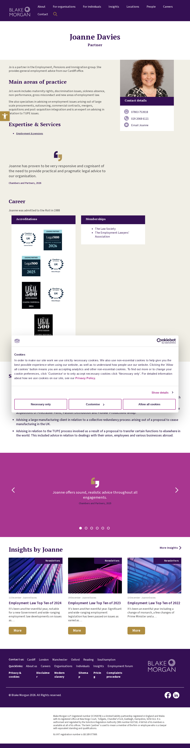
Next (175, 490)
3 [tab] (92, 529)
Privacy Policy (85, 378)
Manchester (59, 660)
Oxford (75, 660)
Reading (88, 660)
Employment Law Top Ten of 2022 (153, 603)
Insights (98, 666)
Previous (14, 490)
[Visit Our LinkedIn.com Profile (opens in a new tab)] (177, 695)
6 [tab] (109, 529)
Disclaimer (43, 675)
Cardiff (31, 660)
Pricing (97, 675)
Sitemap (83, 675)
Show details (160, 392)
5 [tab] (103, 529)
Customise (93, 404)
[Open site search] (55, 14)
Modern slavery (59, 675)
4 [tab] (98, 529)
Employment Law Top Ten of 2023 (94, 603)
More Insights (169, 548)
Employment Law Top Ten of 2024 (35, 603)
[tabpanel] (95, 495)
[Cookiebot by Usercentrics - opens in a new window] (159, 341)
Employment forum (120, 666)
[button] (5, 116)
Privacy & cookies (15, 675)
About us (31, 666)
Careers (45, 666)
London (44, 660)
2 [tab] (87, 529)
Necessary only (41, 404)
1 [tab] (81, 529)
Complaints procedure (114, 675)
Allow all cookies (149, 404)
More (18, 630)
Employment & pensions (29, 133)
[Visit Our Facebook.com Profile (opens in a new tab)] (169, 695)
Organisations (63, 666)
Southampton (106, 660)
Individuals (83, 666)
